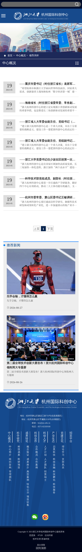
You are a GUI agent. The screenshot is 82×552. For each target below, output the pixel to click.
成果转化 (26, 437)
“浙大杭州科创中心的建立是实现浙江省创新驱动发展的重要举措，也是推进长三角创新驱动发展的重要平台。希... (48, 110)
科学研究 (18, 437)
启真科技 (54, 450)
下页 (50, 229)
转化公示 (28, 488)
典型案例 (28, 475)
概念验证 (28, 450)
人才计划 (45, 450)
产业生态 (53, 437)
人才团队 (45, 463)
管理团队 (10, 475)
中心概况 (21, 55)
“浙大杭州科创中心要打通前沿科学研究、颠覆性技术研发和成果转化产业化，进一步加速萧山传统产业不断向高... (48, 205)
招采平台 (70, 437)
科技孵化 (54, 475)
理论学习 (63, 450)
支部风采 (63, 463)
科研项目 (19, 463)
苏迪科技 (45, 539)
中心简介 (10, 450)
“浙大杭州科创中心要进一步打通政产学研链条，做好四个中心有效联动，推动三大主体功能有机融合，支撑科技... (48, 186)
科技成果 (19, 450)
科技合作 (35, 437)
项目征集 (28, 500)
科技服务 (54, 488)
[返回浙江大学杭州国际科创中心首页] (41, 16)
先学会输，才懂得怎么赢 (22, 296)
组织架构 (10, 463)
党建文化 (62, 437)
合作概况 (36, 450)
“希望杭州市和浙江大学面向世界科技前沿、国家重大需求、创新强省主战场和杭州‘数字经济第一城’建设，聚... (48, 91)
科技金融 (54, 463)
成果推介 (28, 463)
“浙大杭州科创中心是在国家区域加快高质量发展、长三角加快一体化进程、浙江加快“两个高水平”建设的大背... (48, 167)
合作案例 (36, 463)
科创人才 (44, 437)
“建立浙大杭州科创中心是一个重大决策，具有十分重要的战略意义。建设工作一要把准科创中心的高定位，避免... (48, 129)
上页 (37, 229)
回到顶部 (41, 548)
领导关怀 (34, 55)
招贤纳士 (45, 475)
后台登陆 (41, 545)
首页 (10, 55)
